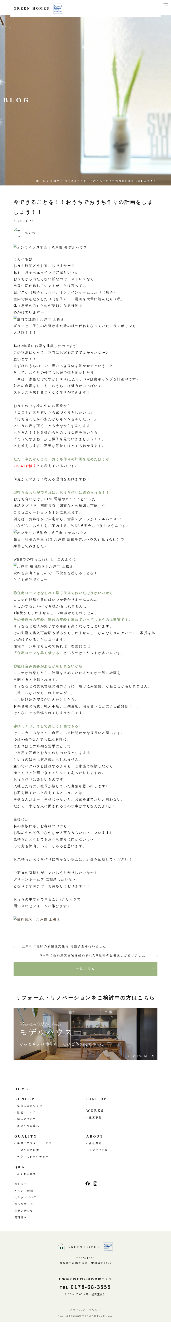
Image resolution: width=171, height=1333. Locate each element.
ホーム (41, 181)
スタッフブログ (25, 1197)
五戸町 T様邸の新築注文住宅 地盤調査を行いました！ (66, 946)
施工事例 (95, 1117)
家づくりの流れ (28, 1125)
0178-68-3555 (85, 1286)
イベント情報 (23, 1190)
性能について (26, 1112)
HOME (21, 1089)
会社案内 (95, 1143)
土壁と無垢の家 (28, 1149)
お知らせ (20, 1184)
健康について (26, 1119)
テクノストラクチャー (33, 1156)
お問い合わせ (23, 1210)
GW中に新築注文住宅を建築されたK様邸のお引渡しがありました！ (94, 955)
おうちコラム (23, 1204)
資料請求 (20, 1217)
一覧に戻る (85, 968)
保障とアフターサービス (34, 1143)
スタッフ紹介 (98, 1149)
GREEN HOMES (32, 8)
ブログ (55, 181)
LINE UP (96, 1099)
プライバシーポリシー (85, 1309)
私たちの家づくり (30, 1105)
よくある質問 (26, 1174)
